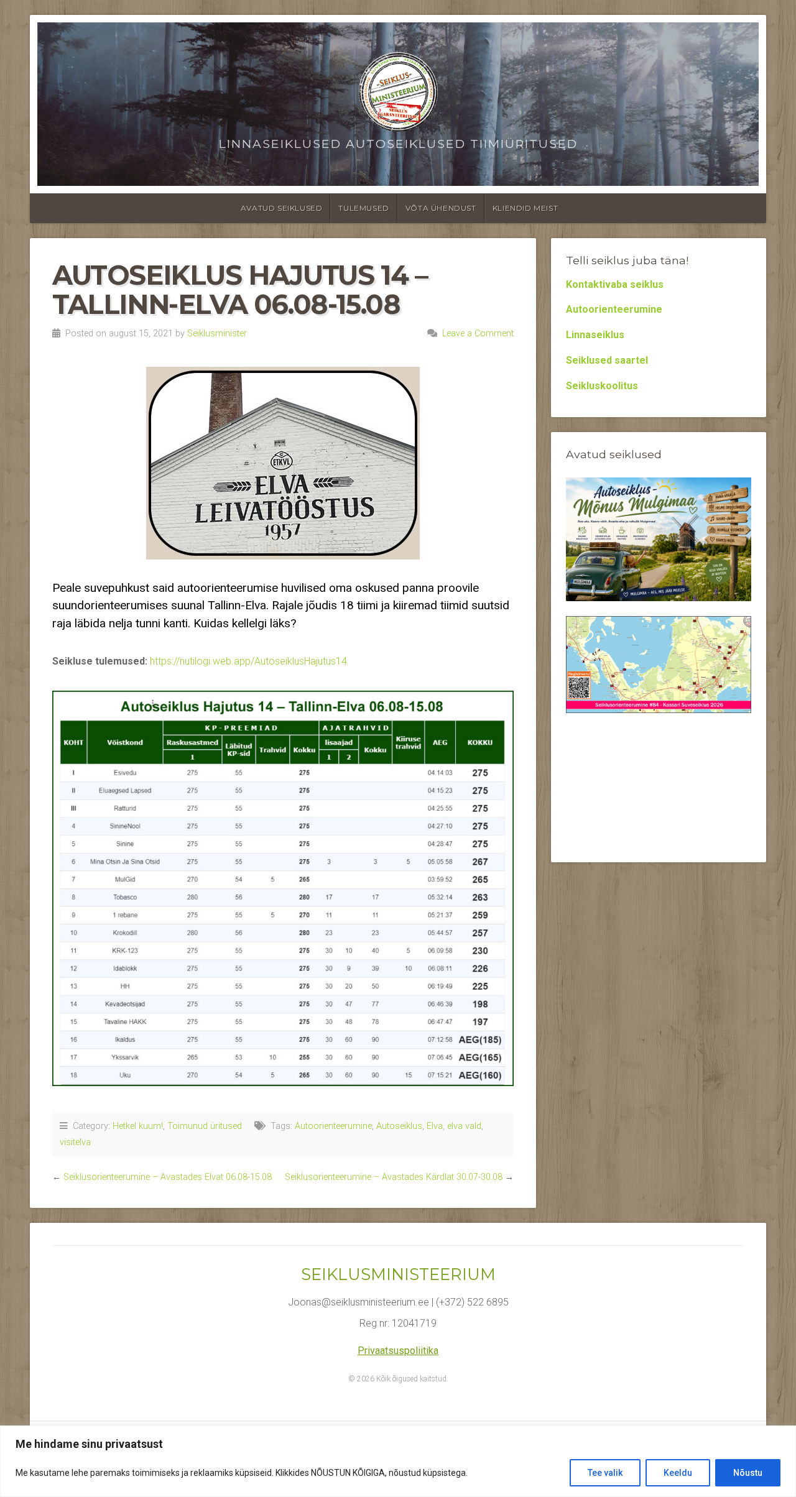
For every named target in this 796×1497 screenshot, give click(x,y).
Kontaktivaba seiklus (615, 284)
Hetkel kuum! (138, 1126)
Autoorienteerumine (333, 1126)
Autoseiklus (399, 1126)
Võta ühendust (440, 208)
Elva (435, 1126)
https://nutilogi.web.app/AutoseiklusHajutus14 (248, 661)
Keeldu (678, 1473)
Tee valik (605, 1473)
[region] (398, 1461)
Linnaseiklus (595, 335)
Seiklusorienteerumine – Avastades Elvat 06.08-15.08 (167, 1177)
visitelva (75, 1142)
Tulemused (363, 208)
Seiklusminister (217, 333)
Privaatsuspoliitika (398, 1351)
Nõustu (747, 1473)
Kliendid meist (525, 208)
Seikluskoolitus (602, 386)
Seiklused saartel (607, 360)
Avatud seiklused (282, 208)
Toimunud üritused (204, 1126)
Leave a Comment (478, 333)
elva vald (464, 1126)
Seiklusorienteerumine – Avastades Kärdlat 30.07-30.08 (393, 1177)
